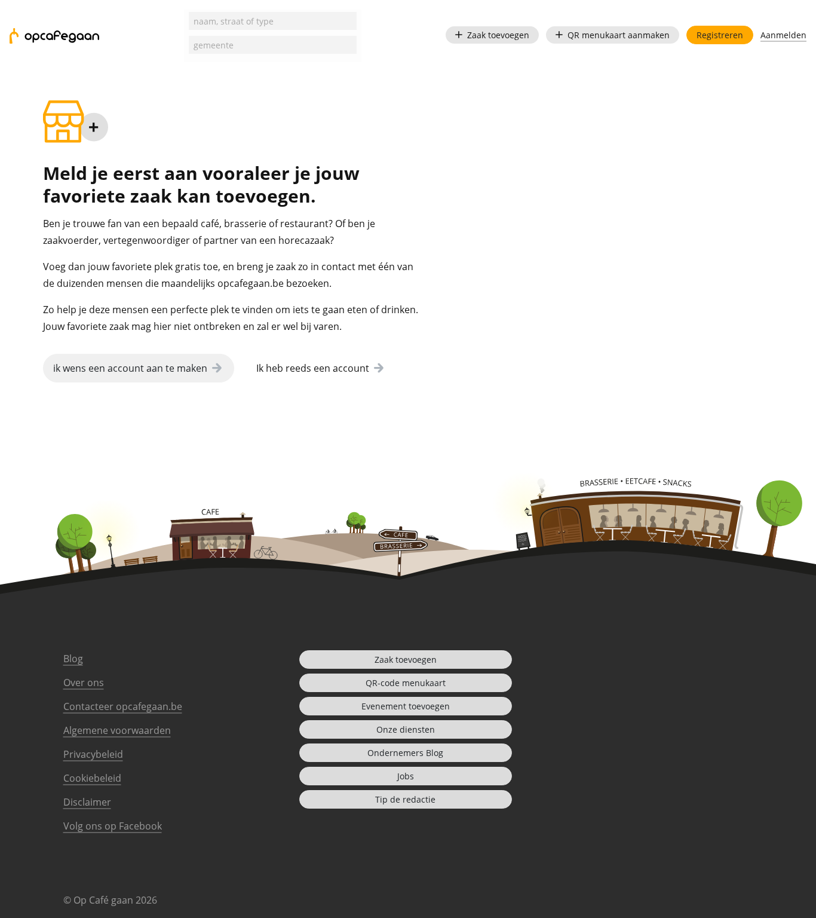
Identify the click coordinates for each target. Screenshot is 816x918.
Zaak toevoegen (498, 35)
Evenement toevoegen (405, 706)
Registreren (720, 35)
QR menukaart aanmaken (618, 35)
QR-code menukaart (406, 682)
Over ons (83, 682)
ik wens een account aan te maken (130, 368)
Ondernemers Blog (405, 752)
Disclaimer (87, 802)
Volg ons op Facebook (112, 826)
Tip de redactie (405, 799)
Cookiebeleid (92, 778)
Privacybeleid (93, 754)
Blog (73, 658)
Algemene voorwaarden (117, 730)
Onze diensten (405, 729)
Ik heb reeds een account (312, 368)
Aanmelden (783, 35)
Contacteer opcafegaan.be (122, 706)
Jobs (405, 776)
